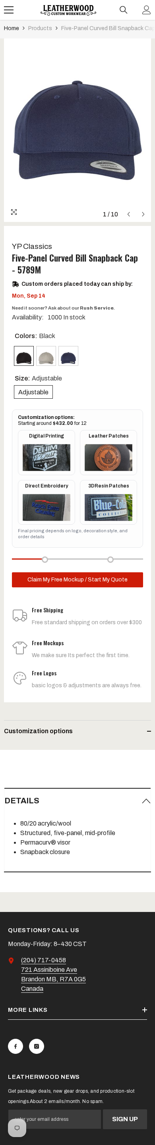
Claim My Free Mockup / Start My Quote (77, 580)
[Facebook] (15, 1046)
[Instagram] (36, 1046)
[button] (129, 214)
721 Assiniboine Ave (49, 969)
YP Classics (32, 246)
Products (40, 28)
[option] (77, 130)
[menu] (9, 10)
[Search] (123, 10)
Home (11, 28)
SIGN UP (125, 1119)
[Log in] (146, 10)
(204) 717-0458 (43, 960)
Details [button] (21, 800)
